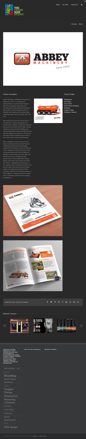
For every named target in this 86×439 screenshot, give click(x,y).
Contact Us (74, 4)
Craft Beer (6, 386)
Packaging (7, 406)
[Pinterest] (55, 302)
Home (58, 4)
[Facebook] (47, 302)
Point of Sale (9, 410)
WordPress (35, 436)
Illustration (11, 396)
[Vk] (74, 302)
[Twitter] (51, 302)
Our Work (65, 4)
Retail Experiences (9, 418)
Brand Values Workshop (71, 106)
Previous (74, 24)
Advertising (67, 101)
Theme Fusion (42, 436)
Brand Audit (68, 104)
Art (18, 368)
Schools (6, 423)
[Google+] (62, 302)
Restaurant (8, 413)
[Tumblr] (59, 302)
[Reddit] (70, 302)
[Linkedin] (66, 302)
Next (80, 24)
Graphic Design (69, 110)
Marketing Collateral (70, 112)
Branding (67, 108)
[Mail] (78, 302)
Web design (11, 427)
